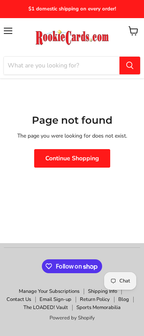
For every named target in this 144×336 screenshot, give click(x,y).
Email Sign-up (55, 299)
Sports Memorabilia (98, 307)
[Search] (129, 65)
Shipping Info (102, 291)
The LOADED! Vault (45, 307)
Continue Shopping (72, 158)
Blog (123, 299)
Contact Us (19, 299)
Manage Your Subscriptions (49, 291)
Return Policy (95, 299)
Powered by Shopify (72, 317)
